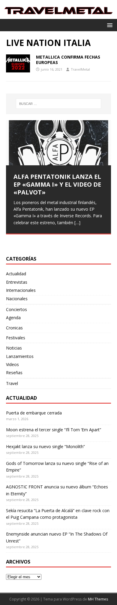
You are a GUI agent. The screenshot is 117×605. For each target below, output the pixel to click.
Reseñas (14, 372)
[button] (109, 24)
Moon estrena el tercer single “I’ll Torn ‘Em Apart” (53, 429)
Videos (12, 364)
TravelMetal (80, 69)
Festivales (15, 338)
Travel (12, 383)
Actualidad (16, 274)
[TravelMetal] (58, 15)
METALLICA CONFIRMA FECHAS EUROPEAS (68, 59)
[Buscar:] (58, 104)
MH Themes (98, 599)
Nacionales (17, 298)
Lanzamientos (20, 356)
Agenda (13, 317)
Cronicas (14, 328)
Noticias (14, 348)
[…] (77, 222)
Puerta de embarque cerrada (34, 413)
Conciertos (16, 309)
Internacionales (21, 290)
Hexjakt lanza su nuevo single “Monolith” (45, 446)
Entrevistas (16, 282)
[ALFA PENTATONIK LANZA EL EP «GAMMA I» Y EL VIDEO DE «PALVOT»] (58, 142)
